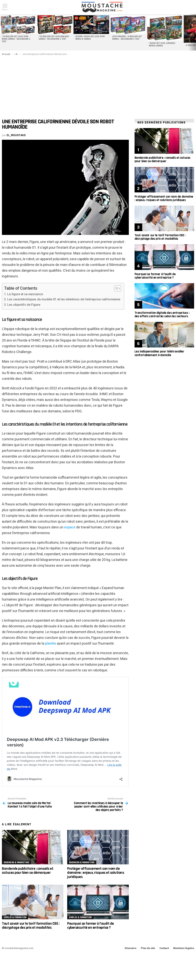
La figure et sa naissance (25, 294)
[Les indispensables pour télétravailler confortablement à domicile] (164, 334)
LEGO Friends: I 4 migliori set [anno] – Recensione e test (127, 37)
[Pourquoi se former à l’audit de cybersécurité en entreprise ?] (98, 902)
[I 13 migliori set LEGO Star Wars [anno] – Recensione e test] (18, 24)
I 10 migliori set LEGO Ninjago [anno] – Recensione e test (54, 37)
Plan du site (148, 948)
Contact (164, 948)
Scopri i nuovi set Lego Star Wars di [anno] (90, 37)
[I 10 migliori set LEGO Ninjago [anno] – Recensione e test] (54, 24)
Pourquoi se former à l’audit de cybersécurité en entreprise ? (90, 925)
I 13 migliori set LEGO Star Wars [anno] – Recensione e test (16, 39)
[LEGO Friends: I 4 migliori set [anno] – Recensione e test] (128, 24)
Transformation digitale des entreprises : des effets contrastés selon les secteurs (162, 314)
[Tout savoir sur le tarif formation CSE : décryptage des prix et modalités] (32, 902)
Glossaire (130, 948)
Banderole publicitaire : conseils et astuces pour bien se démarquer (27, 870)
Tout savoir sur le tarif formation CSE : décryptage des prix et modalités (30, 925)
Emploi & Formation (15, 917)
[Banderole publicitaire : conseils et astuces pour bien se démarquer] (32, 847)
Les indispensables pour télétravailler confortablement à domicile (159, 353)
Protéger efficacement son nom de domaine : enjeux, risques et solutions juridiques (95, 872)
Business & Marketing (16, 862)
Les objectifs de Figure (23, 304)
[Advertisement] (98, 84)
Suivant (194, 32)
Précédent (2, 32)
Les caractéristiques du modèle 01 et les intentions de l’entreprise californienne (63, 299)
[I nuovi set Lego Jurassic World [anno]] (165, 28)
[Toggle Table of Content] (115, 288)
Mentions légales (183, 948)
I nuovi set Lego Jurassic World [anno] (162, 44)
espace (69, 527)
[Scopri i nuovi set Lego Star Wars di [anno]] (91, 24)
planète (50, 643)
